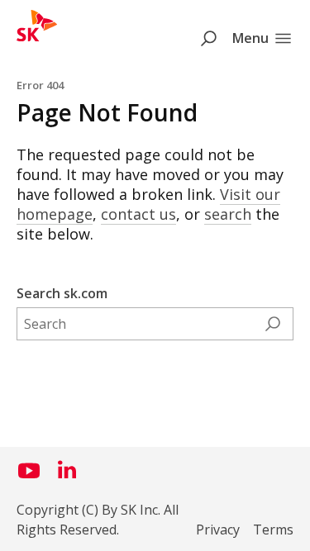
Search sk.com (62, 293)
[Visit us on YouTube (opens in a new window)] (29, 477)
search (227, 214)
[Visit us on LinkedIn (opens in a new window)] (67, 477)
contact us (138, 214)
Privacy (218, 529)
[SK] (37, 36)
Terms (273, 529)
